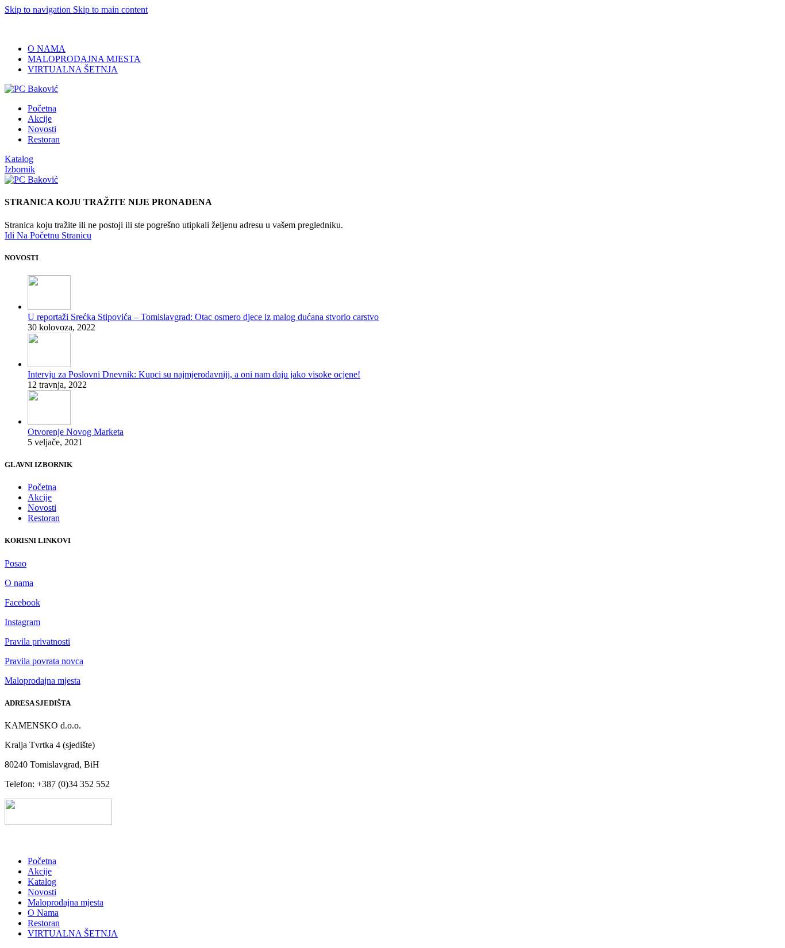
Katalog (19, 159)
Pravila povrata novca (44, 661)
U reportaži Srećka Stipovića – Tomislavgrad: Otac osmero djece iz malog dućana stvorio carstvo (203, 317)
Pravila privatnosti (37, 641)
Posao (15, 563)
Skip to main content (110, 9)
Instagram (22, 622)
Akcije (40, 497)
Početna (42, 487)
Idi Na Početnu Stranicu (48, 235)
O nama (19, 583)
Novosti (42, 507)
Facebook (22, 602)
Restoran (44, 518)
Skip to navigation (39, 9)
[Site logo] (31, 89)
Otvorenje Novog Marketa (76, 432)
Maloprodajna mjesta (42, 680)
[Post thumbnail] (49, 306)
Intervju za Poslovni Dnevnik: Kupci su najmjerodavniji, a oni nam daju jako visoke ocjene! (194, 374)
